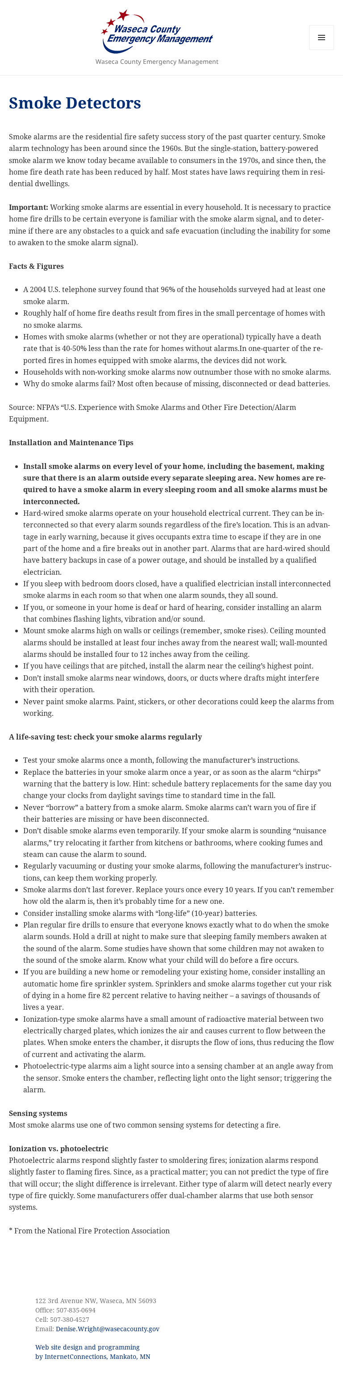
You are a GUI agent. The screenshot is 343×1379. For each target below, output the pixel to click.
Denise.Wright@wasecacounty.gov (107, 1329)
